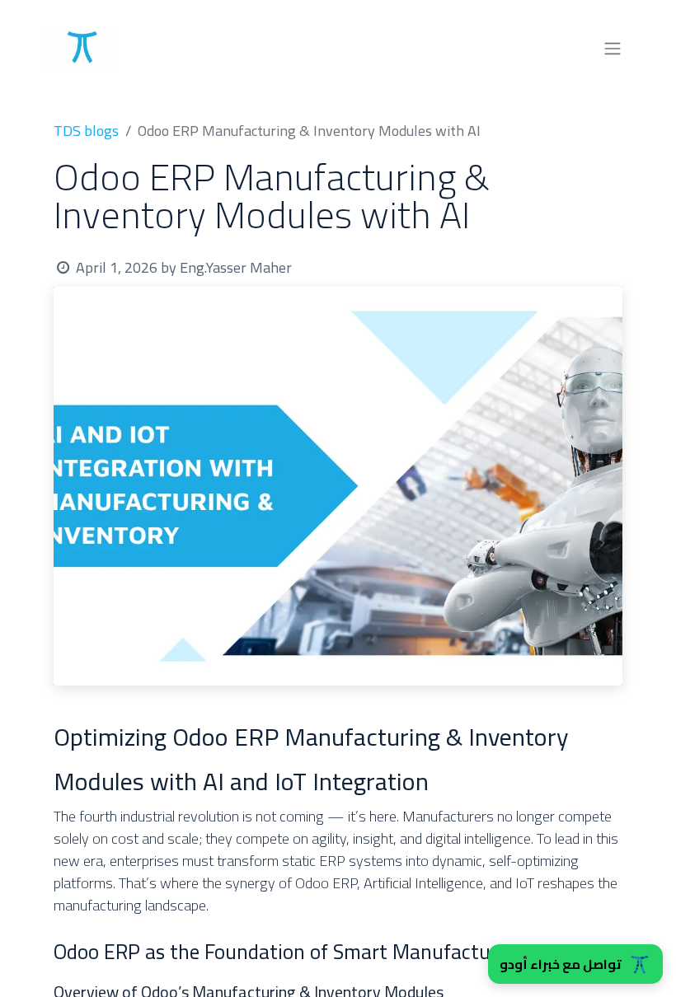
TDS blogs (86, 130)
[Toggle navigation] (612, 48)
